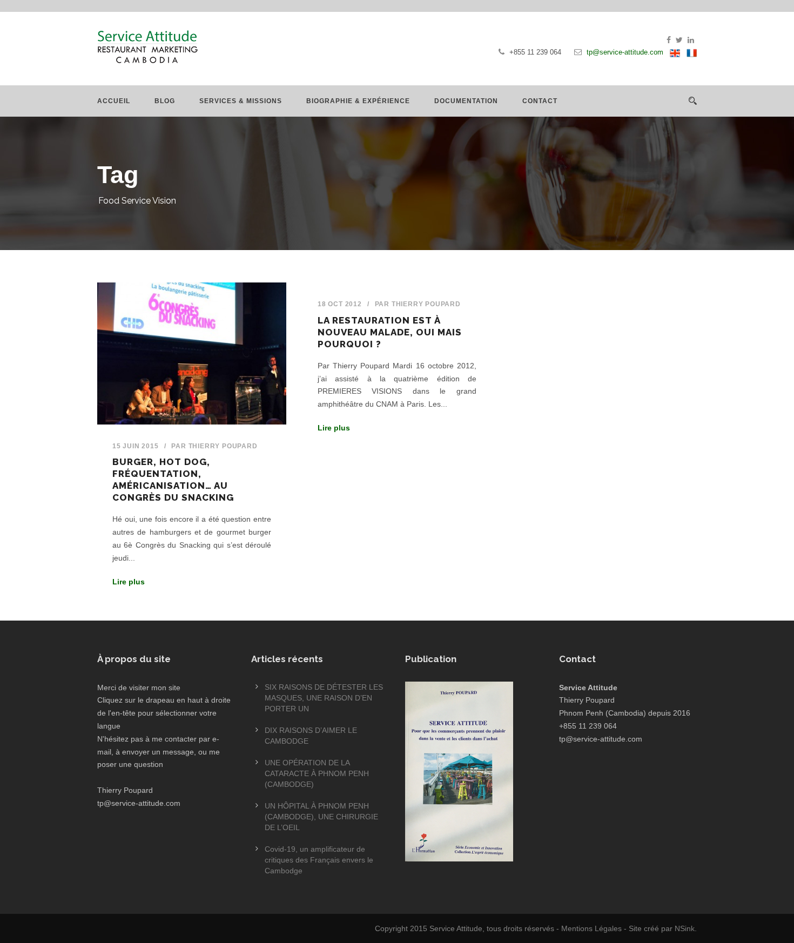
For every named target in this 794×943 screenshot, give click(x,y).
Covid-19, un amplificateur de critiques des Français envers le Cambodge (319, 860)
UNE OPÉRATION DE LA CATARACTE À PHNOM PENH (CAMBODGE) (317, 773)
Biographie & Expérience (358, 101)
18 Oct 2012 (340, 304)
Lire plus (128, 581)
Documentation (466, 101)
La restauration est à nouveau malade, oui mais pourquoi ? (390, 332)
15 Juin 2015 (135, 446)
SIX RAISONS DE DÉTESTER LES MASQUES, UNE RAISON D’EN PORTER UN (324, 698)
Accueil (113, 101)
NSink (685, 928)
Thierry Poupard (223, 446)
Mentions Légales (591, 928)
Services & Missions (240, 101)
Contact (539, 101)
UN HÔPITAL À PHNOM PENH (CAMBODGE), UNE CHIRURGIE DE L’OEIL (321, 816)
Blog (164, 101)
